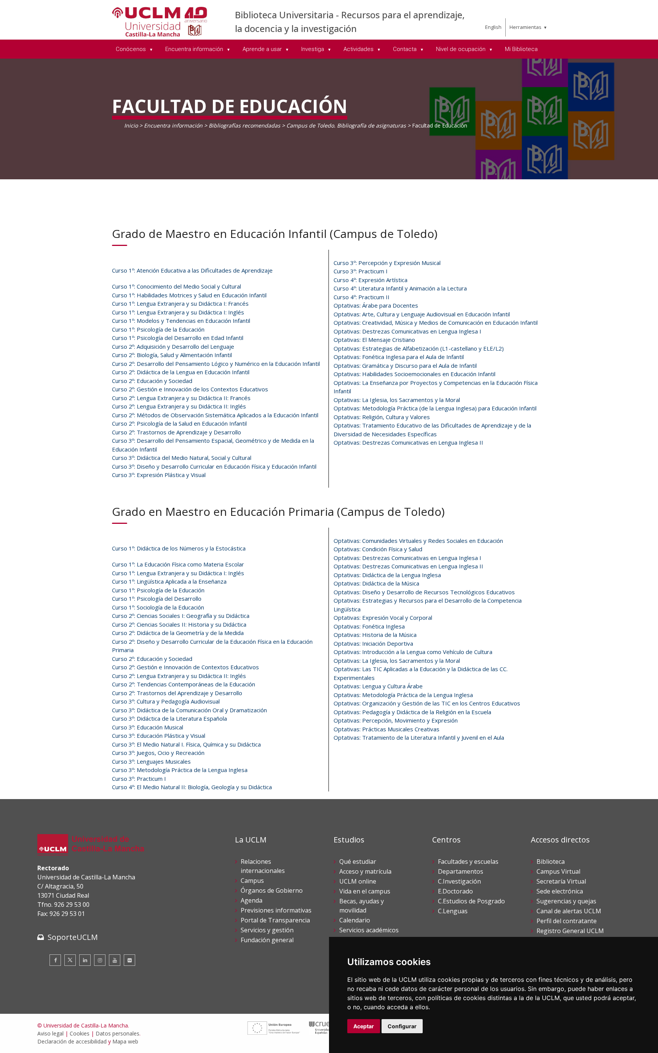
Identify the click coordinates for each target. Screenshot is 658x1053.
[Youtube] (114, 960)
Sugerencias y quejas (566, 901)
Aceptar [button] (363, 1026)
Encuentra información (173, 125)
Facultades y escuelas (468, 861)
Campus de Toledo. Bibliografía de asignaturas (346, 125)
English (493, 27)
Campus (252, 880)
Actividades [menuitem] (359, 49)
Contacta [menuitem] (405, 49)
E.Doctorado (455, 891)
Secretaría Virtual (561, 881)
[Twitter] (70, 960)
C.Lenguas (453, 911)
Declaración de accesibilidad (72, 1041)
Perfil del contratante (567, 921)
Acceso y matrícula (365, 871)
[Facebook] (55, 960)
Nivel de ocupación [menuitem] (461, 49)
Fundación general (267, 940)
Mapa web (125, 1041)
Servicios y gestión (267, 930)
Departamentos (460, 871)
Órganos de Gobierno (272, 890)
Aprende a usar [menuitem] (263, 49)
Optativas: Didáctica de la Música (376, 583)
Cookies (79, 1033)
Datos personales (117, 1033)
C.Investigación (459, 881)
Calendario (354, 920)
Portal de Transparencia (275, 920)
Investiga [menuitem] (313, 49)
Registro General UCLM (570, 931)
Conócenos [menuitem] (131, 49)
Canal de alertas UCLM (569, 911)
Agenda (251, 900)
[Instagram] (99, 960)
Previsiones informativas (276, 910)
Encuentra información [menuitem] (195, 49)
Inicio (131, 125)
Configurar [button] (402, 1026)
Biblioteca (551, 861)
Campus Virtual (558, 871)
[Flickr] (129, 960)
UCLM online (357, 881)
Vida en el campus (364, 891)
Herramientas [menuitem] (525, 27)
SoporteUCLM (73, 937)
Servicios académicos (369, 930)
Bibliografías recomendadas (244, 125)
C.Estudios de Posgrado (471, 901)
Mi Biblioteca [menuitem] (521, 49)
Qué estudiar (357, 861)
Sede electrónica (560, 891)
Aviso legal (50, 1033)
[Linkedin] (85, 960)
